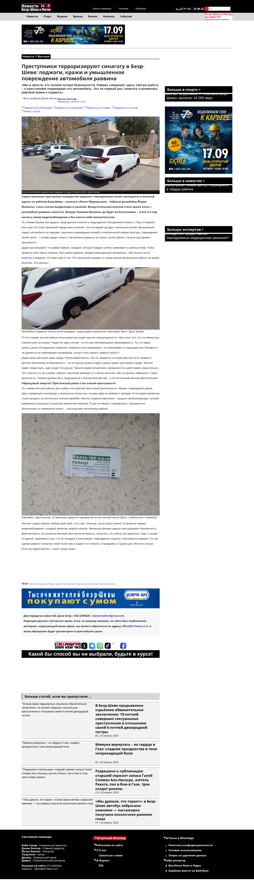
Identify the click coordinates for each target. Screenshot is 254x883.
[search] (206, 9)
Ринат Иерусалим (69, 584)
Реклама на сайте (111, 845)
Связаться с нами (111, 855)
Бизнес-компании (102, 8)
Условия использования (185, 850)
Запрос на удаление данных (187, 855)
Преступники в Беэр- (108, 584)
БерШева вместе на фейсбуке (188, 870)
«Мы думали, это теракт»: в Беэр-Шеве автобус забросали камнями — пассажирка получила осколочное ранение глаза (125, 810)
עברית (187, 8)
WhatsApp (140, 8)
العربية (179, 8)
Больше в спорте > (184, 89)
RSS (101, 865)
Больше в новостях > (186, 180)
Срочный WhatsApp (113, 838)
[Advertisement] (90, 567)
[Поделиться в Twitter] (97, 108)
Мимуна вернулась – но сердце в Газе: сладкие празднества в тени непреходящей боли (126, 748)
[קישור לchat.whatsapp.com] (91, 590)
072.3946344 (54, 865)
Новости (32, 16)
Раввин (51, 584)
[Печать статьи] (31, 111)
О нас (102, 850)
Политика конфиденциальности (190, 845)
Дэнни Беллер (67, 99)
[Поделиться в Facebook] (68, 108)
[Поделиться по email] (125, 108)
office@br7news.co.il (46, 868)
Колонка (108, 16)
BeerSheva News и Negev (184, 865)
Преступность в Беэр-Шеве (87, 584)
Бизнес (93, 16)
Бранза (78, 16)
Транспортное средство (38, 584)
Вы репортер (176, 860)
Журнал (62, 16)
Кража (57, 584)
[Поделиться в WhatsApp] (37, 108)
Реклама (123, 8)
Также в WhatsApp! (181, 838)
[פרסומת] (73, 26)
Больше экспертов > (185, 229)
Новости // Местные (36, 56)
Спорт (47, 16)
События (126, 16)
